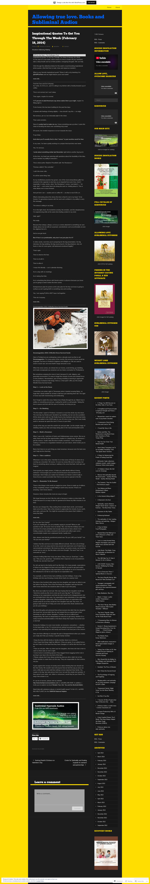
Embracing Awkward (103, 515)
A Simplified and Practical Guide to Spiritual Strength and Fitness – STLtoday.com (106, 411)
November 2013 (102, 772)
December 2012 (102, 814)
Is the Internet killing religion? (106, 496)
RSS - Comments (99, 42)
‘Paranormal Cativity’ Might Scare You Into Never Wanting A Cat (104, 690)
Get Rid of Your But (103, 696)
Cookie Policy (40, 881)
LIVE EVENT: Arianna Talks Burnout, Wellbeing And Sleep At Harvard (105, 566)
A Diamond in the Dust (104, 500)
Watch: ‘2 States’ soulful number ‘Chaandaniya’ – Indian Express (104, 599)
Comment (77, 808)
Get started (91, 2)
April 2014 (100, 753)
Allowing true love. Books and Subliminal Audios (68, 19)
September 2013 (102, 779)
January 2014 (102, 764)
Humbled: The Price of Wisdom (107, 667)
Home (109, 7)
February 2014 (102, 760)
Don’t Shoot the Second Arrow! (107, 671)
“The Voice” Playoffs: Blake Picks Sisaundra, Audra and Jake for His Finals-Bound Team (105, 614)
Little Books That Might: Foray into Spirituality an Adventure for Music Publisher (106, 552)
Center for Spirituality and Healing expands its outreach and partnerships (76, 762)
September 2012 (102, 825)
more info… (37, 79)
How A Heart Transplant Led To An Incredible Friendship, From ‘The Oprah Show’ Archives (106, 449)
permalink (41, 748)
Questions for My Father (105, 511)
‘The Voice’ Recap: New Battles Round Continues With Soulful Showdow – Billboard (106, 606)
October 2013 (102, 776)
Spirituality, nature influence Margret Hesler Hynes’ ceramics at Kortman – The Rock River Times (106, 506)
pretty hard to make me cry (48, 124)
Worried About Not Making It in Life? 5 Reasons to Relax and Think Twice (106, 535)
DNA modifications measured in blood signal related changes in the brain (106, 643)
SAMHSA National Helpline (58, 691)
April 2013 (100, 798)
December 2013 (102, 768)
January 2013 (102, 810)
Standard (66, 46)
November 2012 (102, 818)
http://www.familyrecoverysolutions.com (45, 683)
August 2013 (101, 783)
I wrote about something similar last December (48, 152)
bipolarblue (56, 46)
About (118, 7)
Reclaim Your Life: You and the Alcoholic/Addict (67, 685)
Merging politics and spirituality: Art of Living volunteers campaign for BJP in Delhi (106, 682)
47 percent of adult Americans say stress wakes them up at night (55, 101)
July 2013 (100, 787)
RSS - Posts (98, 39)
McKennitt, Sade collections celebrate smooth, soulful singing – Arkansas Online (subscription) (106, 463)
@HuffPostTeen (38, 74)
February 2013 (102, 806)
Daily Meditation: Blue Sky (105, 593)
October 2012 (102, 821)
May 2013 (100, 795)
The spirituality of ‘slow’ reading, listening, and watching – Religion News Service (106, 521)
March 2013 (101, 802)
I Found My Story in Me (105, 428)
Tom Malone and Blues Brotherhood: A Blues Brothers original (103, 490)
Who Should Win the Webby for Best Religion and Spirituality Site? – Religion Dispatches (106, 661)
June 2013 (101, 791)
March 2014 (101, 756)
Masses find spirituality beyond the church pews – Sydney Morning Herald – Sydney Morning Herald (106, 477)
